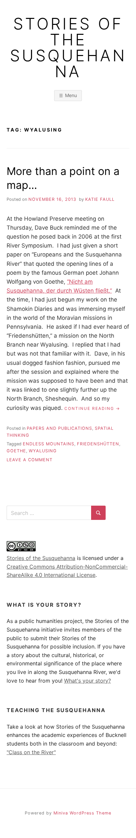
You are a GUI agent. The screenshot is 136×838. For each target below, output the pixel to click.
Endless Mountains (48, 443)
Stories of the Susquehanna (68, 48)
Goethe (16, 450)
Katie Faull (100, 199)
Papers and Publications (59, 428)
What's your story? (87, 680)
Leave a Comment (29, 459)
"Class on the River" (31, 752)
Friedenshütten (98, 443)
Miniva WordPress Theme (82, 812)
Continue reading (92, 409)
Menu (71, 95)
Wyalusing (43, 450)
